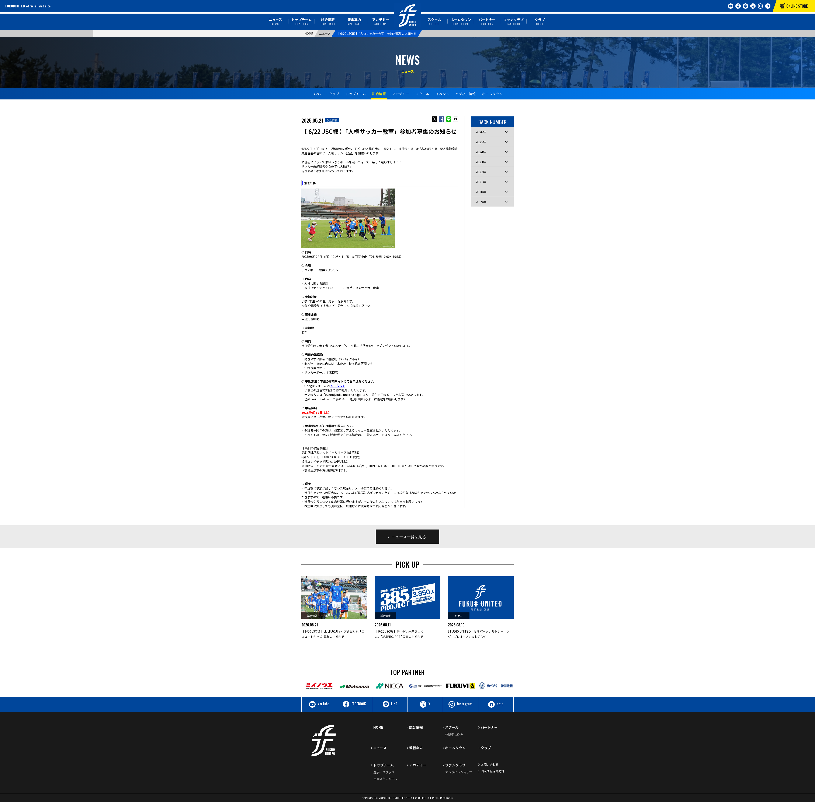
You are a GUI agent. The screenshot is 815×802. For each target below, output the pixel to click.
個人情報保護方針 (492, 771)
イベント (442, 93)
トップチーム (301, 21)
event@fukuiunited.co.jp (342, 395)
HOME (309, 33)
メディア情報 (465, 93)
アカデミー (380, 21)
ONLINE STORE (797, 6)
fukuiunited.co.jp (320, 399)
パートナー (487, 21)
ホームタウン (461, 21)
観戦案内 (354, 21)
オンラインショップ (458, 772)
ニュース (275, 21)
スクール (434, 21)
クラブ (540, 21)
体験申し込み (454, 734)
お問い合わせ (490, 764)
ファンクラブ (513, 21)
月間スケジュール (385, 779)
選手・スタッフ (384, 772)
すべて (318, 93)
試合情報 (328, 21)
